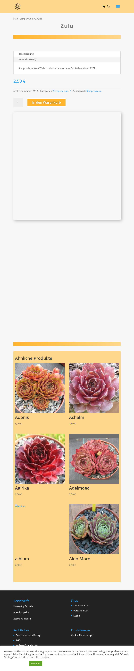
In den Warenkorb (46, 102)
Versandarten (80, 610)
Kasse (76, 615)
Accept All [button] (35, 663)
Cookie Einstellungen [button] (82, 635)
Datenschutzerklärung (28, 635)
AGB (18, 640)
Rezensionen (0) (27, 59)
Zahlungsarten (81, 605)
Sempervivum (27, 18)
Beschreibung (26, 53)
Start (15, 18)
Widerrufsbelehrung (27, 645)
